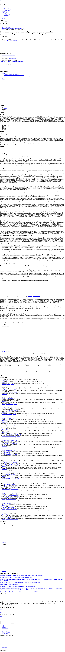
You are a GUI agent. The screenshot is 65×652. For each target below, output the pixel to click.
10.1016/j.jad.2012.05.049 (6, 511)
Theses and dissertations (8, 8)
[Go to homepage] (2, 0)
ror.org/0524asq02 (14, 40)
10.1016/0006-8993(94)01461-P (7, 440)
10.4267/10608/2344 (5, 507)
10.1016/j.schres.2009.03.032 (7, 462)
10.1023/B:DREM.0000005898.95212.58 (9, 434)
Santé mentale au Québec (6, 27)
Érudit (5, 13)
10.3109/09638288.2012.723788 (7, 410)
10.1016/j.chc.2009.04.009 (6, 484)
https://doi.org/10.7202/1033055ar (7, 56)
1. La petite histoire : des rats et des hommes (11, 74)
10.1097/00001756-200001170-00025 (8, 436)
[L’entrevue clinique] (15, 349)
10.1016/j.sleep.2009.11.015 (7, 486)
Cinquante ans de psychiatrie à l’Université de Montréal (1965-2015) (13, 28)
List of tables (4, 79)
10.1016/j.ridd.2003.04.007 (6, 499)
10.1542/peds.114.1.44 (6, 482)
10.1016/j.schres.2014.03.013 (7, 443)
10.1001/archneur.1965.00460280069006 (9, 497)
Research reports (7, 10)
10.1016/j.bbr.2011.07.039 (6, 389)
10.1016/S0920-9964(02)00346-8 (7, 489)
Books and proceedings (8, 9)
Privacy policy (4, 647)
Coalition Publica (7, 14)
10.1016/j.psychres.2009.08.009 (7, 493)
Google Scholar (4, 380)
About (6, 12)
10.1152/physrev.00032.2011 (7, 407)
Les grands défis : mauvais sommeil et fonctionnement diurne (14, 75)
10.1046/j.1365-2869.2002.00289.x (8, 398)
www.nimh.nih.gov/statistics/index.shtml (34, 296)
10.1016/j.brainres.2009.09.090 (7, 519)
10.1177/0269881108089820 (7, 517)
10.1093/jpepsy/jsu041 (6, 474)
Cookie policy (4, 648)
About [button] (3, 12)
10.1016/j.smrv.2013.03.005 (6, 503)
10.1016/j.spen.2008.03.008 (6, 454)
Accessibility (4, 627)
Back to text (4, 542)
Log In (3, 11)
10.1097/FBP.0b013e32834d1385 (7, 392)
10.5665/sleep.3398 (5, 384)
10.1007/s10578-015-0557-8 (7, 450)
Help (3, 626)
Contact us (4, 629)
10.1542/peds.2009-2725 (6, 472)
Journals (5, 7)
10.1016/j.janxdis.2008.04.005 (7, 426)
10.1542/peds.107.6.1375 (6, 414)
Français (3, 17)
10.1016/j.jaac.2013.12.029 (6, 501)
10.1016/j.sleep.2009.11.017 (7, 509)
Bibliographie (4, 78)
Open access (6, 15)
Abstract (3, 73)
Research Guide (5, 628)
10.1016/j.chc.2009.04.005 (6, 452)
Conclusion (6, 77)
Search (1, 20)
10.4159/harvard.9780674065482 (7, 495)
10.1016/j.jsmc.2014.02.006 (6, 418)
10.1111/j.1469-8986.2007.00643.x (8, 478)
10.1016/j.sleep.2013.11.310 (7, 459)
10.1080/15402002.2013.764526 (7, 464)
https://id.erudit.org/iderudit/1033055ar (8, 55)
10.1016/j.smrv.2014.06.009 (6, 404)
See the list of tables (5, 297)
